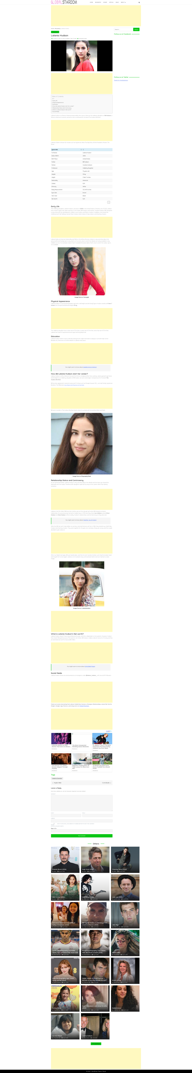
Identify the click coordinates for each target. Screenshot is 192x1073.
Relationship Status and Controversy (62, 108)
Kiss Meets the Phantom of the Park (74, 385)
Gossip (105, 2)
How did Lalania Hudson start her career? (63, 106)
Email (83, 813)
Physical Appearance (58, 102)
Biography (98, 2)
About (123, 2)
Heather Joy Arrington (89, 520)
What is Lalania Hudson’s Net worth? (62, 109)
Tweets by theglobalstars (121, 80)
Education (55, 104)
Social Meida (56, 111)
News (117, 2)
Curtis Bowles (106, 783)
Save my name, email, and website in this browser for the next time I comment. (75, 823)
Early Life (55, 100)
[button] (81, 150)
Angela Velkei (57, 783)
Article (111, 2)
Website (53, 818)
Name (52, 813)
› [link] (111, 202)
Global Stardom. (84, 706)
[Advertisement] (96, 15)
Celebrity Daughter (57, 778)
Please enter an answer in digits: (57, 825)
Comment (53, 794)
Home (91, 2)
